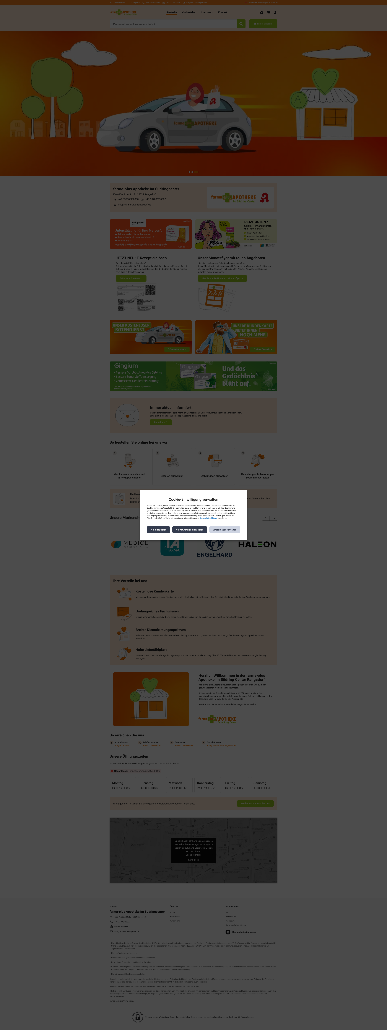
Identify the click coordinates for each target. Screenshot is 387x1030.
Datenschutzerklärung (208, 518)
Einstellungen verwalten (224, 529)
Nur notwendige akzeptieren (189, 529)
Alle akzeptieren (158, 529)
